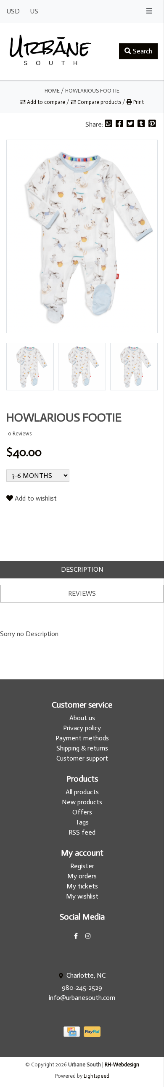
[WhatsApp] (109, 124)
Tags (82, 822)
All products (82, 792)
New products (82, 802)
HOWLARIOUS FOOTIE (92, 90)
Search (141, 51)
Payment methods (82, 738)
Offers (82, 812)
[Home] (50, 51)
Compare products (99, 102)
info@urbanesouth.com (82, 998)
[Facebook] (120, 124)
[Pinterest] (152, 124)
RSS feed (82, 832)
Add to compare (46, 102)
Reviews (82, 593)
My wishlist (82, 896)
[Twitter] (131, 124)
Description (82, 569)
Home (52, 90)
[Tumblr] (142, 124)
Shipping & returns (82, 748)
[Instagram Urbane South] (87, 936)
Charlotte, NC (85, 975)
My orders (82, 876)
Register (82, 866)
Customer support (82, 758)
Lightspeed (96, 1076)
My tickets (82, 886)
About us (82, 718)
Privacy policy (82, 728)
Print (138, 102)
